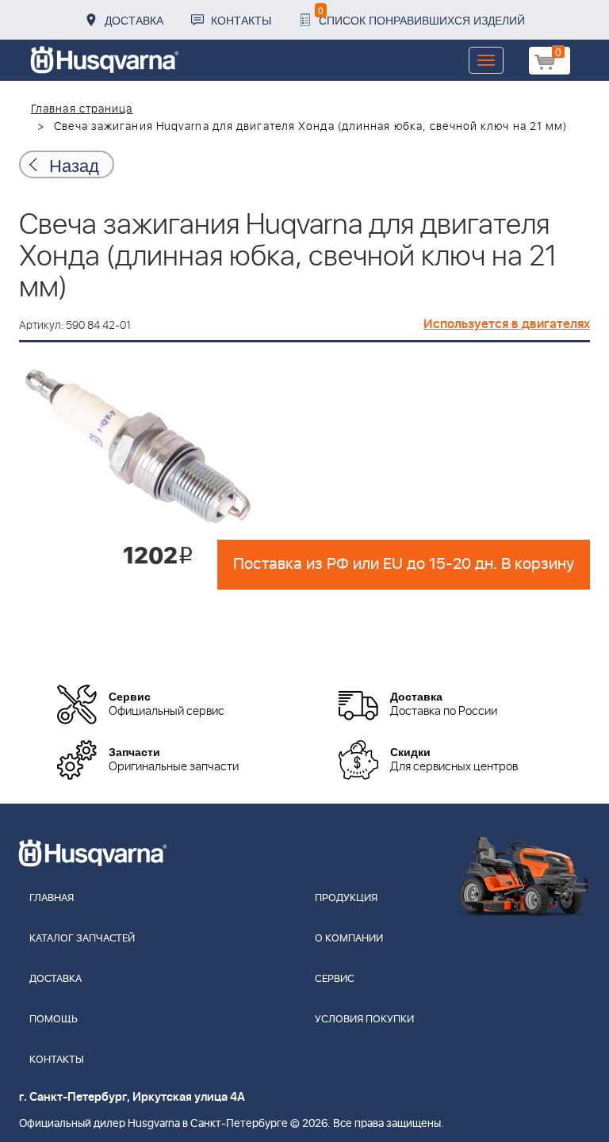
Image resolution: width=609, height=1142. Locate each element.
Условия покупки (364, 1019)
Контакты (241, 20)
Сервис (334, 979)
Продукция (346, 898)
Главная (51, 898)
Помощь (53, 1019)
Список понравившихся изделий (421, 15)
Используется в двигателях (506, 324)
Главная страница (82, 109)
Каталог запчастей (82, 938)
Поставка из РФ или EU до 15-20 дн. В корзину (403, 564)
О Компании (349, 938)
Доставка (134, 20)
